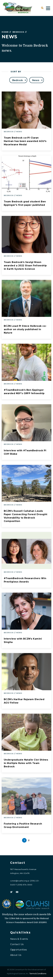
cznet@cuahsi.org (18, 881)
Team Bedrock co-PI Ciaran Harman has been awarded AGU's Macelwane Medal (25, 141)
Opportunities (18, 949)
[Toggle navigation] (48, 8)
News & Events (19, 939)
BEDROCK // (20, 32)
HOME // (6, 32)
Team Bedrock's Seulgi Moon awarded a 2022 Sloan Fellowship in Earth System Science (25, 265)
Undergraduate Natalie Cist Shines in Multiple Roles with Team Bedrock (26, 763)
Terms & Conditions (37, 973)
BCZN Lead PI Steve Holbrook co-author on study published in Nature (25, 329)
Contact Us (17, 944)
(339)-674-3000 (24, 885)
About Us (15, 955)
